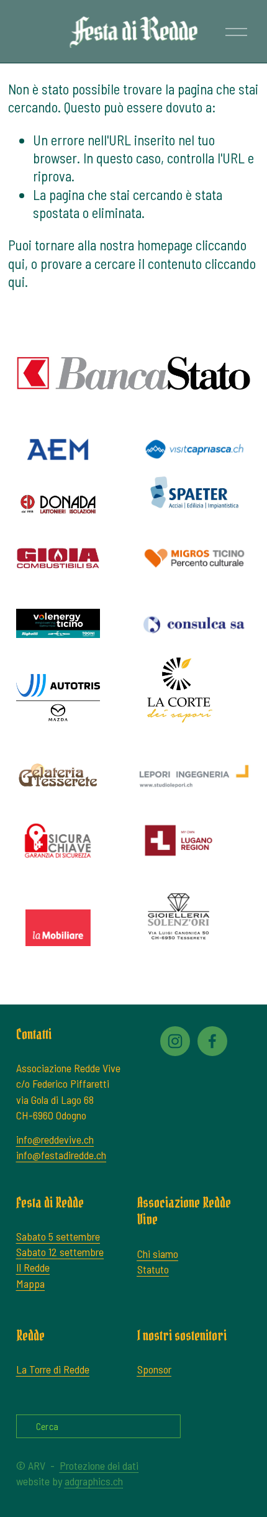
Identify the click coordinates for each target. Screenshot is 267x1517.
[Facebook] (212, 1041)
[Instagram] (175, 1041)
